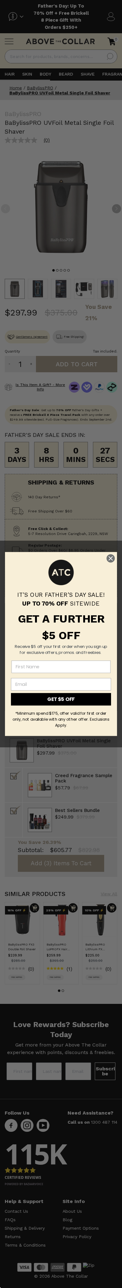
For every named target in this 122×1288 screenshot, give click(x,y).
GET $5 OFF (61, 699)
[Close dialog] (110, 558)
